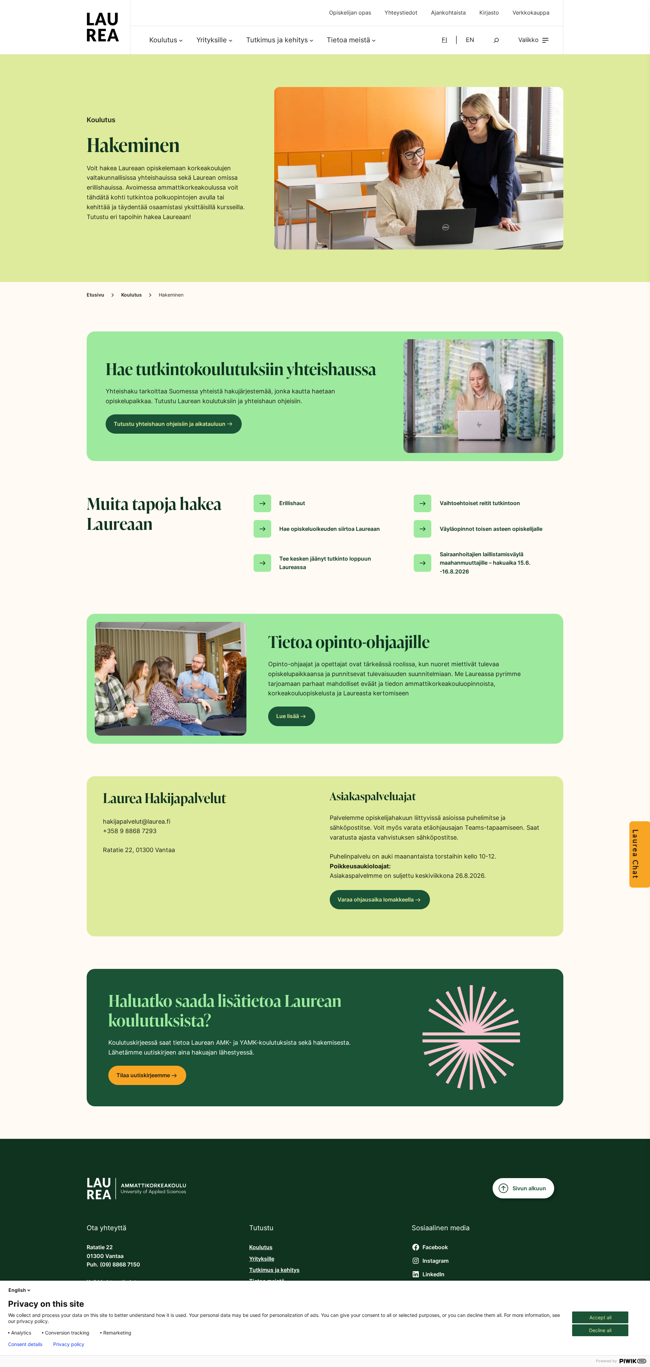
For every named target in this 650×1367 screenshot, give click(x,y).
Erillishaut (292, 503)
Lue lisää (287, 716)
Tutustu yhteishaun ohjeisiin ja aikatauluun (169, 424)
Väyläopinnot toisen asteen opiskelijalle (491, 529)
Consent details (25, 1344)
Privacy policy (68, 1344)
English (17, 1290)
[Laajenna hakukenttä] (496, 40)
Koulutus (131, 295)
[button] (533, 40)
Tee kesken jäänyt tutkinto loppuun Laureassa (325, 563)
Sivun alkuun (529, 1188)
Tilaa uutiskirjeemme (143, 1075)
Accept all (600, 1317)
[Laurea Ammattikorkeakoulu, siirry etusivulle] (103, 27)
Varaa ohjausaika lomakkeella (376, 899)
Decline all (600, 1330)
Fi (444, 39)
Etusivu (95, 295)
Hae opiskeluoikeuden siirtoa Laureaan (329, 529)
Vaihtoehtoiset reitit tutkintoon (480, 503)
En (470, 39)
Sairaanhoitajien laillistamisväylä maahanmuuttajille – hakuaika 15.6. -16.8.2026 (485, 563)
